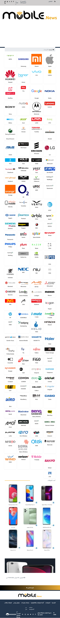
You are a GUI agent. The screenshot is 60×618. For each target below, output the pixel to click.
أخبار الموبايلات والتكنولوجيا (37, 602)
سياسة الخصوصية (31, 608)
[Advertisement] (30, 36)
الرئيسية (51, 49)
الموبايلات (47, 602)
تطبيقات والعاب (8, 602)
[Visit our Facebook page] (13, 1)
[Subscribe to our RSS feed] (5, 3)
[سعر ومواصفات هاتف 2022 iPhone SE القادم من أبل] (30, 565)
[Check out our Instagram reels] (11, 1)
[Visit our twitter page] (9, 1)
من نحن (26, 608)
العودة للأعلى (30, 588)
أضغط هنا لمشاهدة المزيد (11, 554)
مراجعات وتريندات (25, 602)
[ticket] (5, 1)
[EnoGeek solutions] (11, 614)
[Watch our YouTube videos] (7, 1)
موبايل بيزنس (16, 602)
